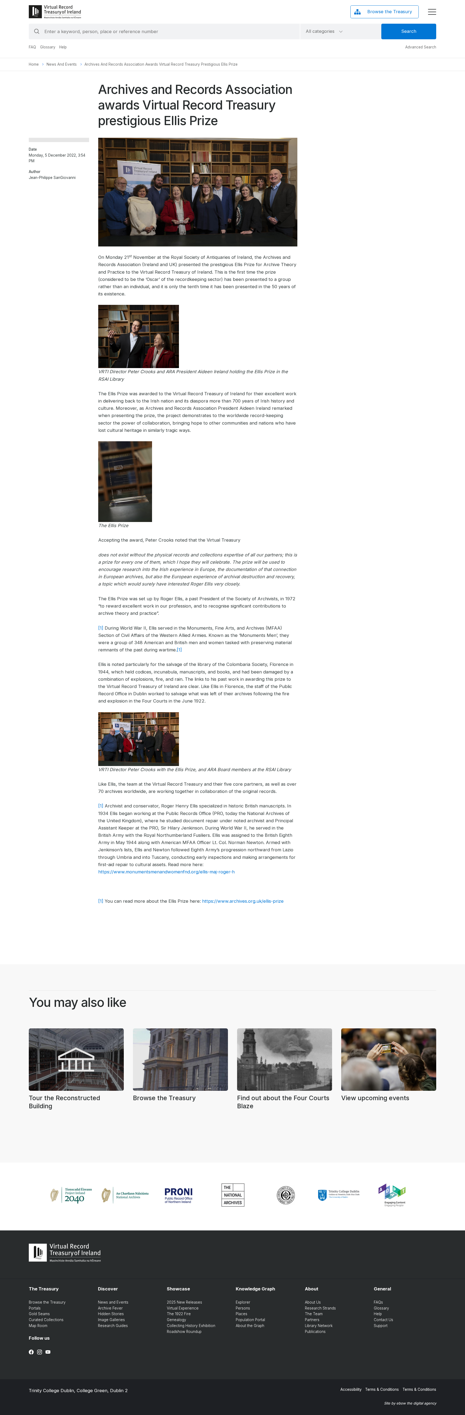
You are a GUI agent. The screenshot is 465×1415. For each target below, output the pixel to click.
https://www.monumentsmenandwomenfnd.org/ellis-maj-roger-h (166, 871)
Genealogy (176, 1320)
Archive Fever (110, 1308)
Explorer (243, 1302)
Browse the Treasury (164, 1098)
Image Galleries (111, 1320)
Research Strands (320, 1308)
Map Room (38, 1326)
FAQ (32, 47)
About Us (313, 1302)
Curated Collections (46, 1320)
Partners (312, 1320)
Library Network (319, 1326)
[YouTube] (47, 1352)
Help (63, 47)
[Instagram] (39, 1352)
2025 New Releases (184, 1302)
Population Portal (250, 1320)
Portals (35, 1308)
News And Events (62, 64)
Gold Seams (39, 1314)
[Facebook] (31, 1352)
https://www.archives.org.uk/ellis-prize (243, 901)
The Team (314, 1314)
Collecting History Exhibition (191, 1326)
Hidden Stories (111, 1314)
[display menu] (432, 12)
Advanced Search (420, 47)
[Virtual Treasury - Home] (55, 11)
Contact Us (383, 1320)
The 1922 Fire (179, 1314)
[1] (100, 628)
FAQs (378, 1302)
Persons (243, 1308)
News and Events (113, 1302)
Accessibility (351, 1389)
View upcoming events (375, 1098)
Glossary (47, 47)
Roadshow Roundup (184, 1331)
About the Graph (250, 1326)
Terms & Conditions (382, 1389)
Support (381, 1326)
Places (241, 1314)
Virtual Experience (183, 1308)
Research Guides (113, 1326)
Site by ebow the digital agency (410, 1403)
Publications (315, 1331)
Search (408, 31)
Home (34, 64)
